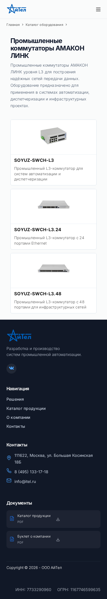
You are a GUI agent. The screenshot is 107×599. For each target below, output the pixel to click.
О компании (18, 417)
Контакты (15, 426)
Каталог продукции (26, 408)
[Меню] (98, 9)
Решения (15, 399)
